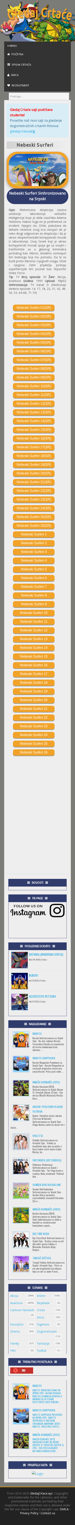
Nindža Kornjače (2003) (46, 1209)
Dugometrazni (47, 1331)
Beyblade (43, 1303)
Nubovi (33, 975)
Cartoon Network (22, 1310)
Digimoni (43, 1324)
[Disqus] (37, 807)
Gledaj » (44, 959)
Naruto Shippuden (43, 1058)
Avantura (16, 1303)
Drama (15, 1331)
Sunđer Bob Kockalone (46, 1184)
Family (14, 1343)
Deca (40, 1317)
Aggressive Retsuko (42, 996)
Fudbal (41, 1350)
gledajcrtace (22, 131)
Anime (41, 1296)
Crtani (41, 1310)
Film (13, 1350)
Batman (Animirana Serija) (46, 954)
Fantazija (43, 1343)
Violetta (37, 1135)
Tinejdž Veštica (41, 1258)
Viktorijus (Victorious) (46, 1160)
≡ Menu (12, 46)
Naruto (37, 1033)
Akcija (14, 1296)
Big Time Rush (40, 1233)
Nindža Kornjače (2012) (46, 1082)
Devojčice (17, 1324)
